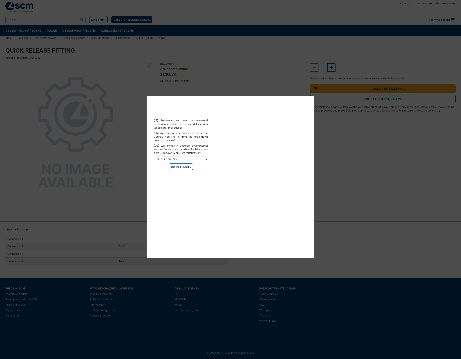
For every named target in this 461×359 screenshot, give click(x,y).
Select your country (183, 116)
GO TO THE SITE (181, 166)
